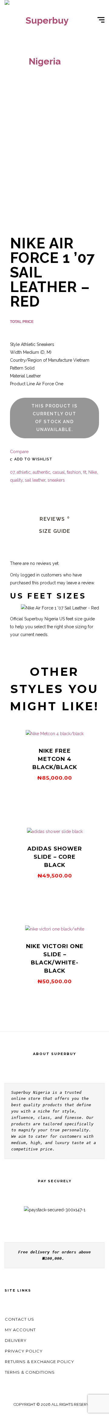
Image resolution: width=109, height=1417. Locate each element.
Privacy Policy (24, 1351)
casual (58, 472)
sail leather (35, 480)
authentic (41, 472)
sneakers (56, 480)
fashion (74, 472)
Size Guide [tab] (54, 531)
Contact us (19, 1319)
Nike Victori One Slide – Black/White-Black (55, 958)
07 (12, 472)
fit (84, 472)
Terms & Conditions (30, 1372)
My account (20, 1329)
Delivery (16, 1340)
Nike (92, 472)
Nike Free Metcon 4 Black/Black (54, 759)
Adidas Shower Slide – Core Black (54, 856)
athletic (24, 472)
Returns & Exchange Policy (39, 1361)
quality (16, 480)
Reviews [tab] (55, 519)
